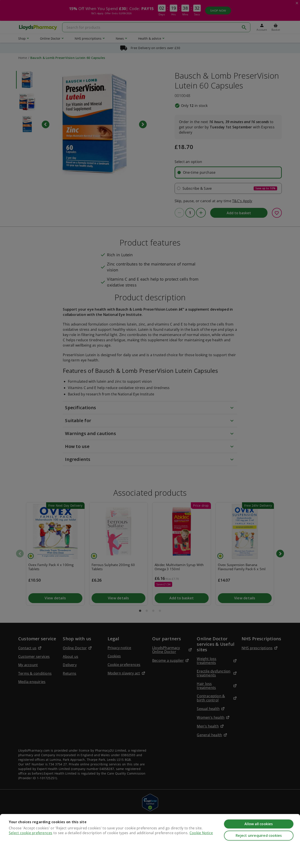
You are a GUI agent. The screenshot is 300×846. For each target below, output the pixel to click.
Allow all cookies (258, 823)
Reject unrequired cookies (259, 835)
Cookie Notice (201, 832)
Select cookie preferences (30, 832)
